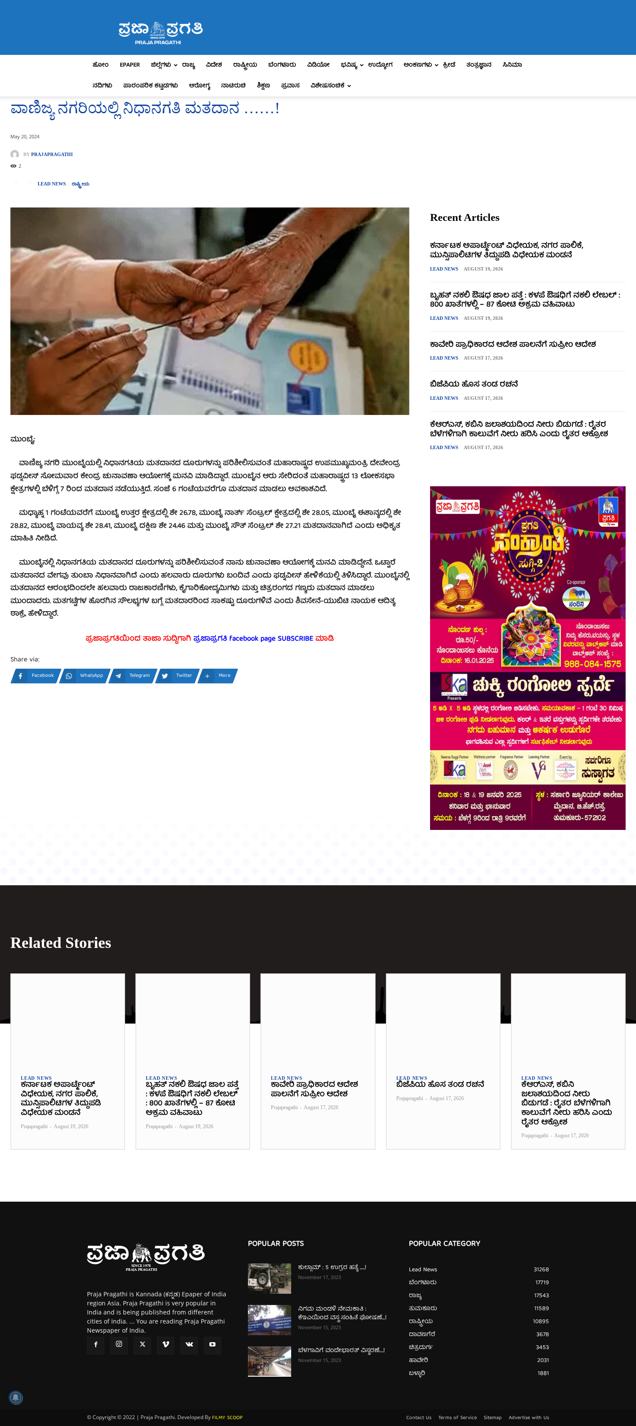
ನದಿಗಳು (102, 86)
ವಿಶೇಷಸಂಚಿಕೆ (327, 86)
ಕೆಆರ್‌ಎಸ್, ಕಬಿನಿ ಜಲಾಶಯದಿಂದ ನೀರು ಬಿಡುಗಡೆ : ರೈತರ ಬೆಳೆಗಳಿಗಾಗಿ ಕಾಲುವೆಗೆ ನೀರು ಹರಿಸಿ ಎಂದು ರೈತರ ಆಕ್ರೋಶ (519, 429)
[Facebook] (95, 1345)
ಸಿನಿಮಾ (512, 65)
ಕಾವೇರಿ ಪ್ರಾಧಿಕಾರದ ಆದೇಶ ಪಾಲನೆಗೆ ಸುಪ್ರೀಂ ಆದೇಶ (513, 345)
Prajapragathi (52, 154)
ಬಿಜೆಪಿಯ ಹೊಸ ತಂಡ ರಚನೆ (474, 385)
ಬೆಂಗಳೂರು (282, 65)
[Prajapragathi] (16, 154)
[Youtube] (212, 1345)
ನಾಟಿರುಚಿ (233, 86)
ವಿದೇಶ (214, 65)
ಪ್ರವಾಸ (290, 86)
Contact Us (418, 1418)
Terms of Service (457, 1418)
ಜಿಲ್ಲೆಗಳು (161, 65)
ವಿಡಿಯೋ (318, 65)
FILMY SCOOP (227, 1418)
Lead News (52, 184)
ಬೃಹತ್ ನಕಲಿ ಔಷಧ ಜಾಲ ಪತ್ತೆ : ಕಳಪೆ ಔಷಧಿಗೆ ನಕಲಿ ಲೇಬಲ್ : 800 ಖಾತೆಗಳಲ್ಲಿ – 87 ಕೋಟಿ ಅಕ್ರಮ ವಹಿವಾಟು (525, 300)
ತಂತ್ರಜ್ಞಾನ (478, 65)
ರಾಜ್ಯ (188, 65)
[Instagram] (119, 1345)
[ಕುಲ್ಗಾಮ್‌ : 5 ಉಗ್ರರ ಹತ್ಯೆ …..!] (269, 1278)
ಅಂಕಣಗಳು (418, 65)
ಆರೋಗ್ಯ (199, 86)
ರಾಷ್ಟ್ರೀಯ (245, 65)
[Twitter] (142, 1345)
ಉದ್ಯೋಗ (380, 65)
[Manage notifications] (15, 1397)
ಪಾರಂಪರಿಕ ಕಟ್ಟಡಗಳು (150, 86)
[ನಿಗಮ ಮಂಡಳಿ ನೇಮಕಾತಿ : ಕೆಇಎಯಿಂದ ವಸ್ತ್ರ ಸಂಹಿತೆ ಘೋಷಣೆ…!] (269, 1320)
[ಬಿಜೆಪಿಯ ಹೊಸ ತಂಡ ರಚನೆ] (443, 1019)
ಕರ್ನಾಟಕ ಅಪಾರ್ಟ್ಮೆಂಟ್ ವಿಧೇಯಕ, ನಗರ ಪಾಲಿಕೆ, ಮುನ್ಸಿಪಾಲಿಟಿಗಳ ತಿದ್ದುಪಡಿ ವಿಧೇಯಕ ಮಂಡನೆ (506, 250)
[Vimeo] (165, 1345)
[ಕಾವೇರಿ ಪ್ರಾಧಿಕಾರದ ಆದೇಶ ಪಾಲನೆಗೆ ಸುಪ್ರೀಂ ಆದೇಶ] (317, 1019)
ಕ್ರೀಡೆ (449, 65)
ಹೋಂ (101, 65)
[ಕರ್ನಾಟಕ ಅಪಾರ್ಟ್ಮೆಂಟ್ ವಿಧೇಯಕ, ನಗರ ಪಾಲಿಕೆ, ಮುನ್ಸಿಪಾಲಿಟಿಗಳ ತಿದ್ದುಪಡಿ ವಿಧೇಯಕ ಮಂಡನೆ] (67, 1019)
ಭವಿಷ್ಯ (349, 65)
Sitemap (493, 1418)
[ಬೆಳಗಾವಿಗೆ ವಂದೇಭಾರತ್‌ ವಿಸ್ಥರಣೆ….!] (269, 1361)
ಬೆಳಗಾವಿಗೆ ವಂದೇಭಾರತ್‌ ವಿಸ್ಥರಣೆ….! (341, 1351)
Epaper (130, 65)
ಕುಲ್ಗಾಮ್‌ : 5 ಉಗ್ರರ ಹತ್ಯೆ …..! (332, 1268)
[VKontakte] (189, 1345)
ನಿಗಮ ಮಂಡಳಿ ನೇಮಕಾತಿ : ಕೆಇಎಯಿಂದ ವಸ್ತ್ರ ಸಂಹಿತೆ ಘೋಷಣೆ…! (342, 1313)
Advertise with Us (529, 1418)
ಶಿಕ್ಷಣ (263, 86)
